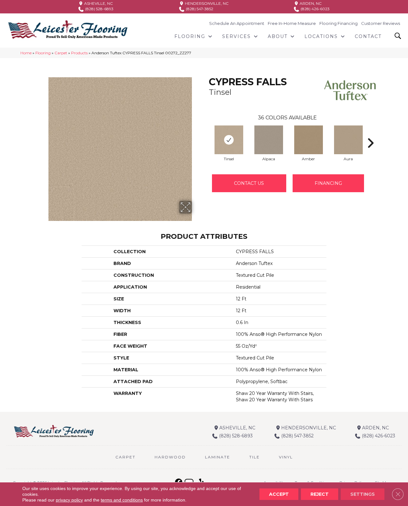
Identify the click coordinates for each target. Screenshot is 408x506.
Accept (279, 494)
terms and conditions (122, 499)
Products (79, 52)
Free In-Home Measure (292, 23)
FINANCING (328, 183)
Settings (362, 494)
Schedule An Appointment (236, 23)
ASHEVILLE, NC (98, 3)
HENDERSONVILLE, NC (206, 3)
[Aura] (348, 140)
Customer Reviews (380, 23)
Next (370, 133)
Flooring (43, 52)
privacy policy (69, 499)
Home (26, 52)
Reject (319, 494)
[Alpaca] (269, 140)
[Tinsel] (229, 140)
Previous (205, 133)
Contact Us (249, 183)
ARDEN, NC (310, 3)
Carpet (61, 52)
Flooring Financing (338, 23)
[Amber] (308, 140)
